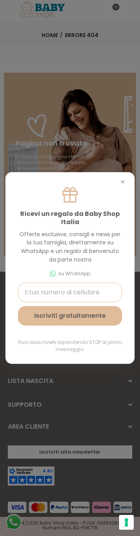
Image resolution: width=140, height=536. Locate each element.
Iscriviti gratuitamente (70, 315)
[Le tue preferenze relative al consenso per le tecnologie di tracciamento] (126, 522)
